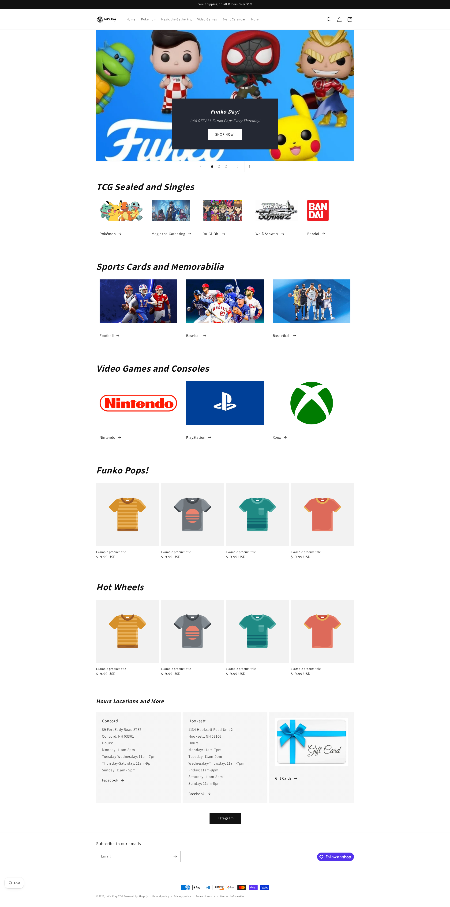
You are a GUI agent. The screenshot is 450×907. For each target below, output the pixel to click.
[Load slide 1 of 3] (212, 166)
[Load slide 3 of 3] (226, 166)
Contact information (232, 896)
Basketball (282, 335)
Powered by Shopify (136, 896)
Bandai (313, 233)
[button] (329, 19)
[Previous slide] (200, 166)
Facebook (110, 780)
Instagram (225, 818)
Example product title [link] (111, 552)
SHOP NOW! (225, 134)
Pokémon (108, 233)
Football (107, 335)
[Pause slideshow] (249, 166)
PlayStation (196, 437)
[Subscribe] (175, 856)
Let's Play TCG (114, 896)
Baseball (193, 335)
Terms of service (205, 896)
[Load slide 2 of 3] (219, 166)
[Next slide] (237, 166)
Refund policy (160, 896)
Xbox (277, 437)
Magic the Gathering (168, 233)
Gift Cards (283, 778)
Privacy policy (182, 896)
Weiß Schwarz (267, 233)
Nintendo (108, 437)
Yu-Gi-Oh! (211, 233)
